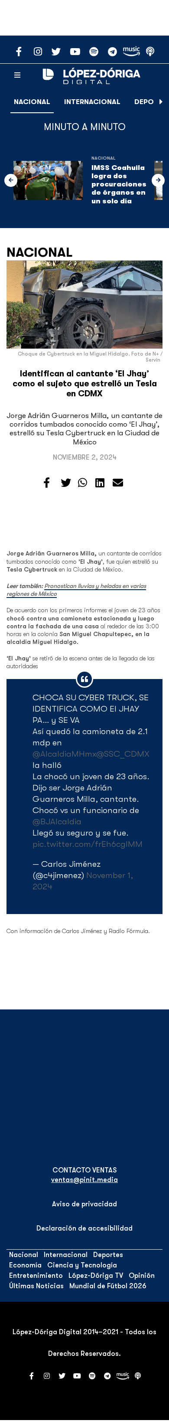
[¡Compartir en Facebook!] (46, 483)
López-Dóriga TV (95, 1276)
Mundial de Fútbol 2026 (107, 1286)
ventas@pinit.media (84, 1180)
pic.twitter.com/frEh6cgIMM (87, 844)
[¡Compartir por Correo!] (118, 483)
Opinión (142, 1276)
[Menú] (17, 75)
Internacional (92, 102)
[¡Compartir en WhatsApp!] (82, 483)
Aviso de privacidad (84, 1204)
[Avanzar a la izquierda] (10, 180)
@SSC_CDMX (123, 754)
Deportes (108, 1255)
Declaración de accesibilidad (84, 1228)
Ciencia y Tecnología (82, 1265)
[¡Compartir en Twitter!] (66, 483)
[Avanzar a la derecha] (161, 102)
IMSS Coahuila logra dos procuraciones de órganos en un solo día (118, 184)
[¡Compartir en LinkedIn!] (99, 483)
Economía (25, 1265)
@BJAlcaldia (56, 821)
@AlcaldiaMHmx (64, 754)
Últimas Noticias (36, 1286)
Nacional (32, 102)
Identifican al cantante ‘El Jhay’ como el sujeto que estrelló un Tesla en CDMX (85, 383)
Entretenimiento (36, 1276)
